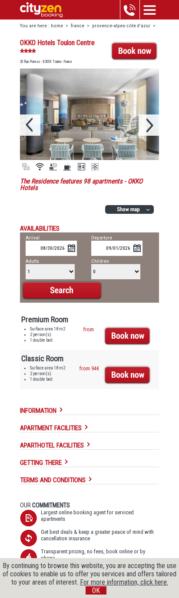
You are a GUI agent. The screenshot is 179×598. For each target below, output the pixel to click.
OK (96, 590)
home (57, 26)
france (77, 26)
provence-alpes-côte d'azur (121, 26)
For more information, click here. (124, 582)
